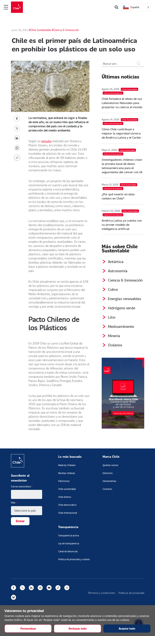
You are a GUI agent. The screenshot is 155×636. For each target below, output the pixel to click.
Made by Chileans (67, 465)
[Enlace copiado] (18, 158)
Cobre (113, 289)
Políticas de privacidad (131, 592)
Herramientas (109, 481)
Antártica (115, 261)
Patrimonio (64, 481)
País (14, 502)
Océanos (115, 345)
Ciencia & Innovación (125, 280)
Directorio (108, 473)
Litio (111, 317)
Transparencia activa (68, 535)
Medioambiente (121, 326)
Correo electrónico (22, 486)
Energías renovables (124, 298)
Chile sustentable (67, 489)
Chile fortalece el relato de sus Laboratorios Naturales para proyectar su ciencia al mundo (122, 103)
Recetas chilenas (66, 473)
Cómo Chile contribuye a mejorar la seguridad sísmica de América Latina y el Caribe (121, 133)
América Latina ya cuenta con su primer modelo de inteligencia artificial (122, 224)
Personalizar (28, 628)
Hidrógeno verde (121, 308)
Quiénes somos (110, 465)
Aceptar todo (127, 628)
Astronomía (117, 270)
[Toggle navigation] (6, 7)
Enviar (20, 521)
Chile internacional (67, 512)
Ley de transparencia (68, 543)
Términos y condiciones (101, 592)
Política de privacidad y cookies (74, 559)
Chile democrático (67, 504)
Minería (114, 335)
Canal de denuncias (68, 551)
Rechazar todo (78, 628)
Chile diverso (64, 497)
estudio (46, 141)
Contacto (107, 489)
